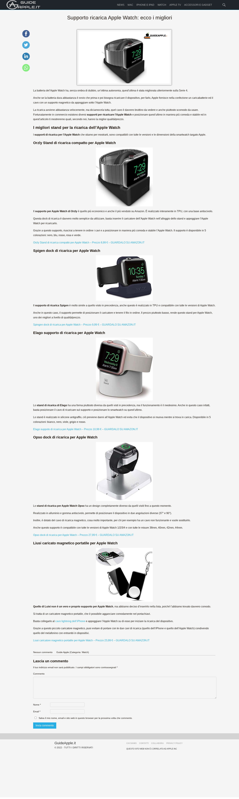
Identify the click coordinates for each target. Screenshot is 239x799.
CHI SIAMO (131, 743)
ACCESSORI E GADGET (198, 4)
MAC (130, 4)
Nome (37, 704)
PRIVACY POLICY (174, 743)
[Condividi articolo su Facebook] (26, 37)
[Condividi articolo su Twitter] (26, 48)
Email (36, 711)
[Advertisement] (119, 774)
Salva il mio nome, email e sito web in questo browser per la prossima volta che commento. (86, 718)
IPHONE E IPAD (145, 4)
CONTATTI (144, 743)
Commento (39, 673)
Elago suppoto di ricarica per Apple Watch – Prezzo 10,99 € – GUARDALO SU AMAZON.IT (85, 429)
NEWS (120, 4)
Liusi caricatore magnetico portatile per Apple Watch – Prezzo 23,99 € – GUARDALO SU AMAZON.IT (91, 640)
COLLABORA (157, 743)
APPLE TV (175, 4)
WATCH (162, 4)
